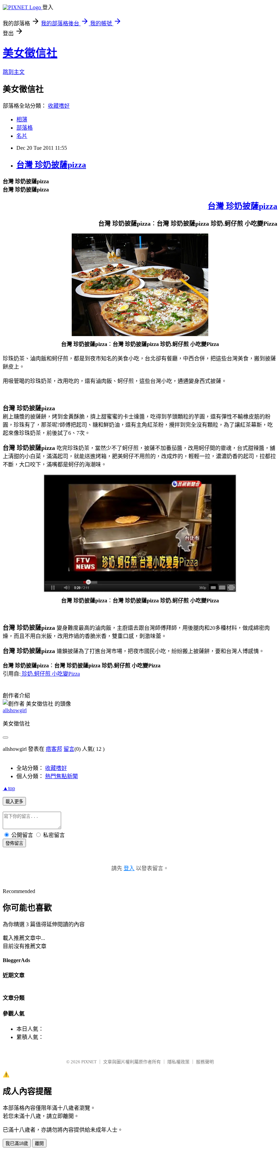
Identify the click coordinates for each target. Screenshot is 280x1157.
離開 (39, 1143)
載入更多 (14, 801)
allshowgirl (15, 710)
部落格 (24, 128)
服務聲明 (205, 1061)
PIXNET (89, 1061)
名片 (21, 136)
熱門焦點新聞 (61, 776)
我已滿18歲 (16, 1143)
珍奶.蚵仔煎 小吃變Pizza (50, 674)
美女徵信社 (30, 53)
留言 (69, 749)
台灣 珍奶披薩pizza (51, 164)
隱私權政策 (178, 1061)
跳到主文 (14, 72)
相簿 (21, 119)
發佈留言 (14, 843)
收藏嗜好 (59, 106)
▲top (9, 788)
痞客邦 (54, 749)
